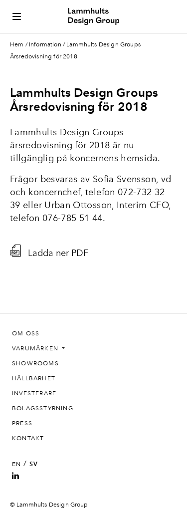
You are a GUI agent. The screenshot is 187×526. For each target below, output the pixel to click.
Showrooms (35, 363)
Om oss (25, 333)
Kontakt (28, 438)
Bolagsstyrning (42, 408)
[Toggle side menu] (16, 16)
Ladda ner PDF (58, 253)
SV (33, 464)
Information (45, 44)
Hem (16, 44)
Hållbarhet (33, 378)
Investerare (34, 393)
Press (22, 423)
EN (16, 464)
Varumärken (36, 348)
